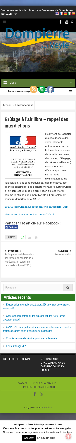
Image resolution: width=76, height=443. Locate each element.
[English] (57, 13)
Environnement (24, 105)
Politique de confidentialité (39, 387)
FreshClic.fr (47, 407)
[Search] (68, 287)
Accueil (7, 105)
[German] (65, 13)
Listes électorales (62, 252)
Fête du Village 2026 (16, 346)
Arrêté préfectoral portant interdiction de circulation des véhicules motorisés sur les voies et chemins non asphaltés (37, 329)
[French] (61, 13)
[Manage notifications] (68, 436)
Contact (22, 383)
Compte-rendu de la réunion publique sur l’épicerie (31, 338)
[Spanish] (73, 13)
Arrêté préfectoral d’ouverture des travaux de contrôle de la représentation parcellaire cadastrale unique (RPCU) (19, 258)
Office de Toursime (19, 359)
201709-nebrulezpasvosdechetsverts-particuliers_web (36, 206)
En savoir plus (46, 437)
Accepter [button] (29, 438)
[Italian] (69, 13)
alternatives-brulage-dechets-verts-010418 (29, 214)
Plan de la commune (44, 383)
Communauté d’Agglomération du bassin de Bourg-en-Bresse (53, 365)
